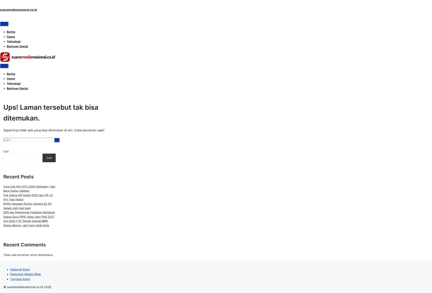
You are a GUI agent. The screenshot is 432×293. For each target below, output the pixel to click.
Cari (6, 151)
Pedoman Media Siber (25, 274)
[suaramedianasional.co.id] (27, 61)
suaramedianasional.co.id (18, 9)
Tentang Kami (20, 279)
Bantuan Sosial (17, 46)
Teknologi (14, 41)
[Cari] (57, 140)
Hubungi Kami (20, 269)
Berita (11, 32)
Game (11, 36)
